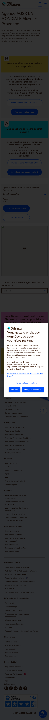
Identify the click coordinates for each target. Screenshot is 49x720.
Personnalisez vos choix (26, 383)
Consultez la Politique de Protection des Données (25, 375)
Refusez (14, 389)
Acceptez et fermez (33, 389)
